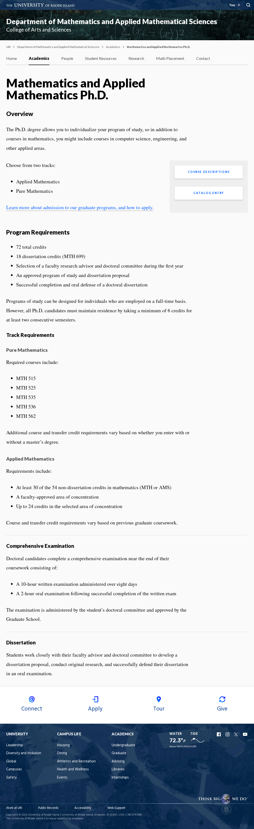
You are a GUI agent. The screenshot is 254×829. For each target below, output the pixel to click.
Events (62, 778)
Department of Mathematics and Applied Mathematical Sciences (111, 21)
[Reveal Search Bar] (248, 5)
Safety (11, 778)
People (67, 58)
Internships (120, 778)
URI (8, 46)
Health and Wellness (73, 769)
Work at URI (14, 808)
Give (222, 709)
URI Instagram (227, 734)
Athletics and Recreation (76, 761)
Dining (62, 753)
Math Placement (170, 58)
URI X (236, 734)
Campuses (14, 769)
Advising (118, 761)
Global (11, 761)
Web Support (116, 808)
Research (136, 58)
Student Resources (101, 58)
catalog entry (208, 193)
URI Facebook (219, 734)
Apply (95, 709)
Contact (203, 58)
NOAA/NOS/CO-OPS (186, 747)
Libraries (118, 769)
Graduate (119, 753)
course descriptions (208, 172)
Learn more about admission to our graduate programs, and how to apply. (80, 207)
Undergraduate (123, 745)
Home (11, 58)
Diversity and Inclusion (23, 753)
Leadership (14, 745)
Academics (113, 46)
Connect (31, 709)
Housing (63, 745)
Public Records (48, 808)
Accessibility (82, 808)
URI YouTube (245, 734)
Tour (158, 709)
